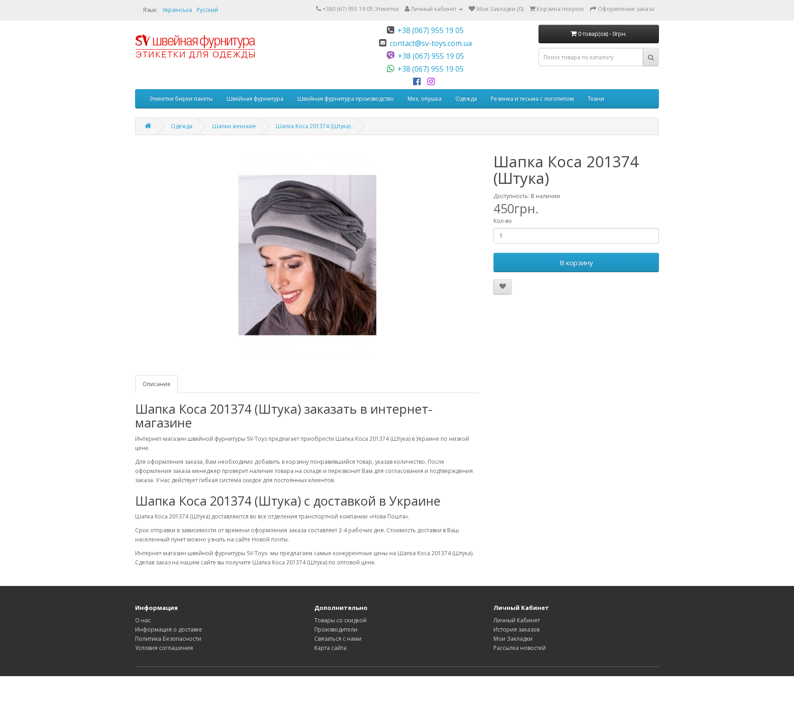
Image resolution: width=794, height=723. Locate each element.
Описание (156, 384)
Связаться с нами (338, 639)
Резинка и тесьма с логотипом (532, 98)
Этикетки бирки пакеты (181, 98)
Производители (335, 629)
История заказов (516, 629)
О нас (143, 620)
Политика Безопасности (168, 639)
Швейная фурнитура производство (345, 98)
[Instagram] (432, 82)
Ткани (596, 98)
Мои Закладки (513, 639)
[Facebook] (418, 82)
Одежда (466, 98)
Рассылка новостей (519, 648)
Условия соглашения (164, 648)
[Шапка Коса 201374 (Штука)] (307, 255)
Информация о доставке (168, 629)
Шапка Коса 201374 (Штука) (313, 126)
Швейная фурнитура (255, 98)
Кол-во (502, 221)
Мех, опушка (425, 98)
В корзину (576, 262)
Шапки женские (234, 126)
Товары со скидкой (340, 620)
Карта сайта (330, 648)
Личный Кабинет (516, 620)
